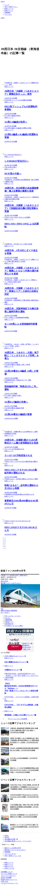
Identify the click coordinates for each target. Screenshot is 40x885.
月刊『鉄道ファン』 (11, 7)
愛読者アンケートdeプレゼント (11, 583)
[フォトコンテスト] (20, 27)
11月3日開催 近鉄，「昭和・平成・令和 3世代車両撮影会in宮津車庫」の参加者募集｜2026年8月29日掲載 (24, 807)
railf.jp (3, 1)
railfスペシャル (9, 868)
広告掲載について (7, 872)
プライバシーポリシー (8, 875)
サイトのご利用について (9, 874)
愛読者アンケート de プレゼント (15, 850)
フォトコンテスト (10, 854)
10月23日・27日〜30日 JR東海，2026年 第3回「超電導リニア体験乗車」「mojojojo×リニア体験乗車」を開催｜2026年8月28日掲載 (24, 787)
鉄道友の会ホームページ (9, 879)
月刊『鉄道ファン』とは (12, 855)
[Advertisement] (21, 148)
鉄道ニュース (8, 8)
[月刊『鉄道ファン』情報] (20, 20)
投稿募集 (7, 12)
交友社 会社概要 (6, 877)
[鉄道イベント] (20, 24)
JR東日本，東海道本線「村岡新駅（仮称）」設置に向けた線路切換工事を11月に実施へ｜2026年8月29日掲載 (24, 730)
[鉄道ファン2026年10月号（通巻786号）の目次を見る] (14, 575)
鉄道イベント (8, 10)
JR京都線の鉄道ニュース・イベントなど (17, 841)
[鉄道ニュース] (20, 22)
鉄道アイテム (8, 866)
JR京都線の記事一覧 (11, 839)
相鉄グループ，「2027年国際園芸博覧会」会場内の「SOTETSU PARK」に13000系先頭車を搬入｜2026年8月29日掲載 (24, 770)
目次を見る (4, 581)
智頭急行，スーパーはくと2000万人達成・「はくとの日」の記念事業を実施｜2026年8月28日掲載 (24, 827)
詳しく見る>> (5, 612)
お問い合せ (4, 881)
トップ (6, 5)
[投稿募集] (20, 25)
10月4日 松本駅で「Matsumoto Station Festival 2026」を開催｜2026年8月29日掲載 (24, 797)
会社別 (6, 837)
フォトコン (8, 14)
